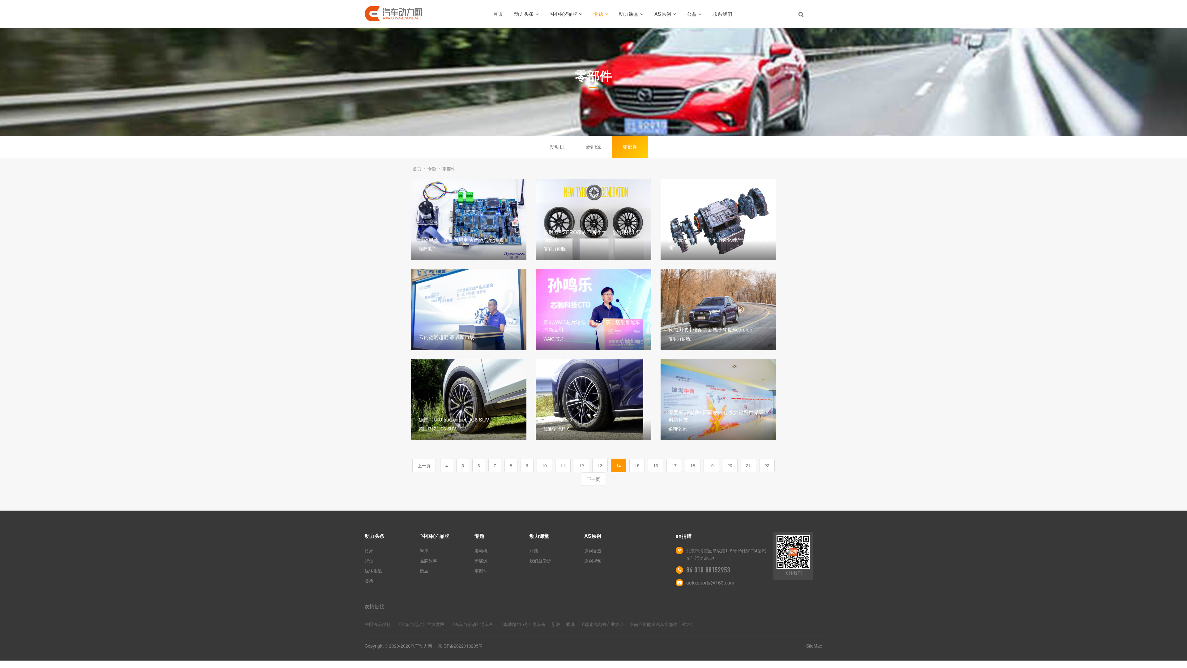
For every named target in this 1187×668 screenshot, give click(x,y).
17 (674, 465)
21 (748, 465)
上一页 (424, 465)
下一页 (593, 479)
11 (562, 465)
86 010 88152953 (708, 570)
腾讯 (570, 624)
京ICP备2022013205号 (460, 646)
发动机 (557, 146)
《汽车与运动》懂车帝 (471, 624)
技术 (369, 551)
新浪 (555, 624)
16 (655, 465)
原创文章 (593, 551)
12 (581, 465)
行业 (369, 561)
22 (766, 465)
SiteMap (814, 646)
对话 (534, 551)
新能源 (593, 146)
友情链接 (375, 606)
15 (637, 465)
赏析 (369, 580)
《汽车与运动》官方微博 (420, 624)
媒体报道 (373, 570)
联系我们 (722, 13)
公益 (692, 13)
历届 (424, 570)
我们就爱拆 (540, 561)
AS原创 (662, 13)
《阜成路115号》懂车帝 (522, 624)
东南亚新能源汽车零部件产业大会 (662, 624)
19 (711, 465)
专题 (598, 13)
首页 (498, 13)
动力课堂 (629, 13)
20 (729, 465)
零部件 (630, 146)
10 (544, 465)
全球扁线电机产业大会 (602, 624)
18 (692, 465)
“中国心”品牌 (563, 13)
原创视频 (593, 561)
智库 (424, 551)
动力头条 (524, 13)
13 (600, 465)
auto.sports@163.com (710, 582)
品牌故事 (428, 561)
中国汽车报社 (378, 624)
